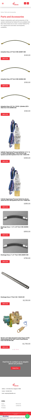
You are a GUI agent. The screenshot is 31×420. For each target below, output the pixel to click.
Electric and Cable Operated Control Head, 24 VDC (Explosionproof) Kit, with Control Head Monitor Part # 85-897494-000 (15, 339)
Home (2, 12)
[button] (3, 3)
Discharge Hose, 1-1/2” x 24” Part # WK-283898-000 (15, 227)
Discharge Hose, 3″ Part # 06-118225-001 (13, 297)
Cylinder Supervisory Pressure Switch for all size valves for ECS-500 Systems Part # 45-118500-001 (15, 199)
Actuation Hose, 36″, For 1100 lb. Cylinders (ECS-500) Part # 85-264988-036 (15, 107)
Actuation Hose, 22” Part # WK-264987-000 (13, 52)
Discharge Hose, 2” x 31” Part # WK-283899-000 (14, 255)
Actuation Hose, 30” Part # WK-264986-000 (13, 79)
